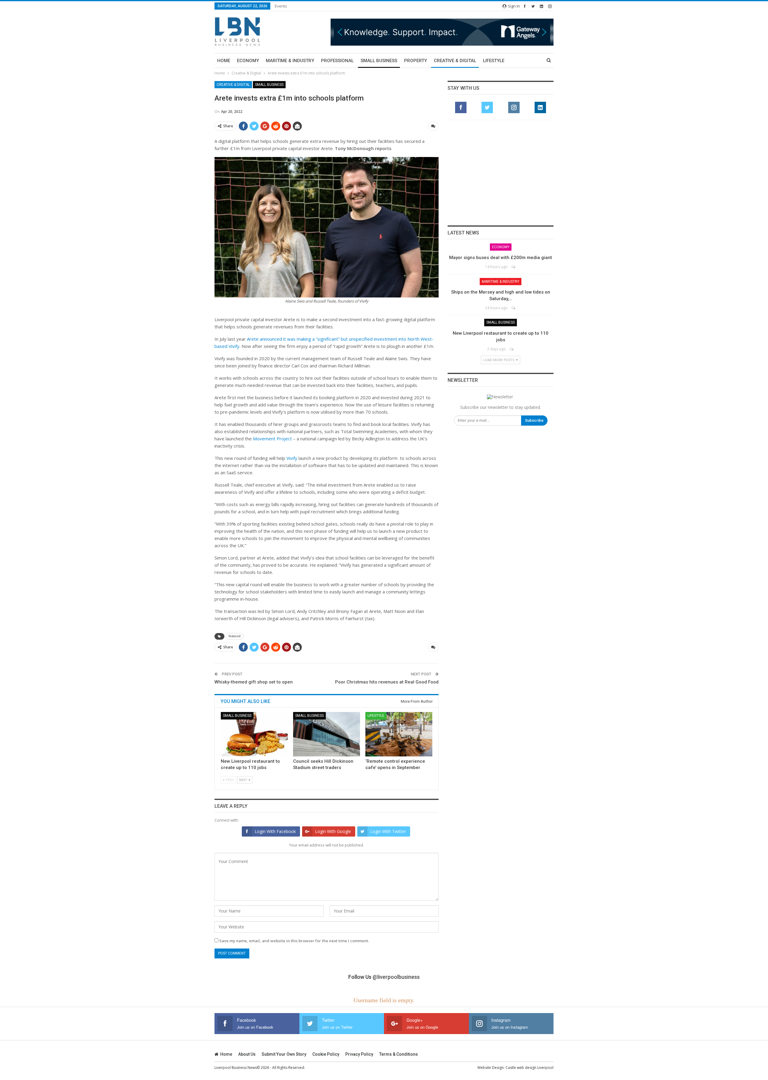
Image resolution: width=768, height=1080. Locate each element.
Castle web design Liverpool (530, 1067)
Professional (337, 60)
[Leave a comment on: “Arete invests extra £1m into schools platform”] (433, 126)
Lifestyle (493, 60)
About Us (247, 1054)
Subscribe (534, 420)
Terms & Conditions (398, 1054)
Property (415, 60)
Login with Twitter (388, 831)
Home (223, 60)
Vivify (291, 458)
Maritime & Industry (290, 60)
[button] (442, 32)
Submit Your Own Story (284, 1054)
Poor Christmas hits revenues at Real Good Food (387, 682)
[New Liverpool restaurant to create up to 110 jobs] (254, 734)
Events (281, 6)
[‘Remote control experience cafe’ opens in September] (398, 734)
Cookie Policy (325, 1054)
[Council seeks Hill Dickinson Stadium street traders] (326, 734)
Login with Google (333, 831)
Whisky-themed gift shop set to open (253, 682)
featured (235, 636)
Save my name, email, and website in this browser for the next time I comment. (294, 940)
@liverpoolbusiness (396, 977)
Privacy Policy (359, 1054)
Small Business (379, 60)
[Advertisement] (500, 173)
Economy (248, 60)
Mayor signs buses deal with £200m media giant (500, 257)
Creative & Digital (455, 60)
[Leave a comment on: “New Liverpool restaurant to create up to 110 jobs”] (512, 348)
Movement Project (272, 439)
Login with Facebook (275, 831)
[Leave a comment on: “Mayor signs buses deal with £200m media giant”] (514, 266)
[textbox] (326, 379)
